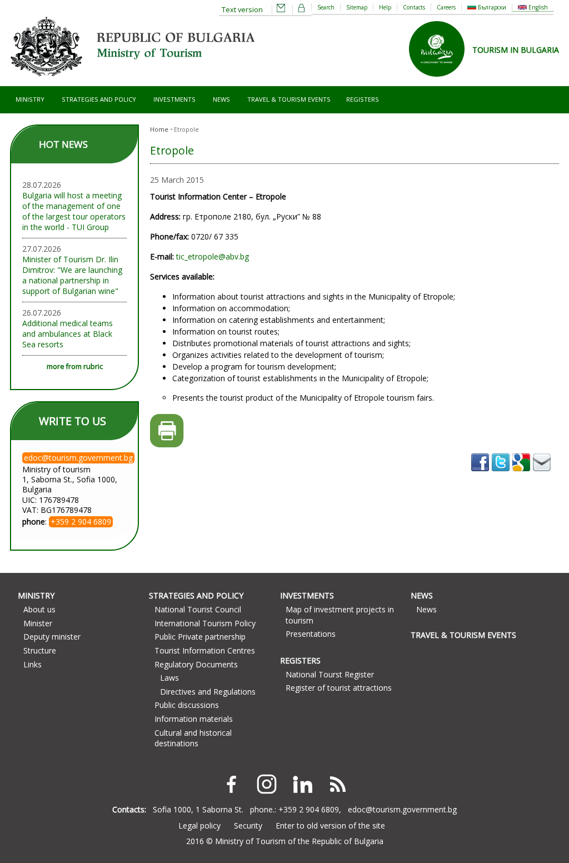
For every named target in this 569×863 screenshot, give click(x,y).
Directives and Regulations (208, 691)
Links (32, 664)
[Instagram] (266, 784)
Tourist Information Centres (204, 650)
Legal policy (199, 825)
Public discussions (186, 705)
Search (326, 7)
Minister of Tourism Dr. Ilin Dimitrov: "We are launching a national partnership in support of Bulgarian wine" (72, 275)
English (537, 7)
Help (385, 7)
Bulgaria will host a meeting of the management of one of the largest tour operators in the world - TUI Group (74, 211)
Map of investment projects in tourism (340, 615)
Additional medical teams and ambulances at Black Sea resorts (67, 334)
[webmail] (281, 9)
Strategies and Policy (99, 99)
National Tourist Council (197, 609)
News (221, 99)
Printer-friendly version (167, 431)
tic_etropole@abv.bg (212, 256)
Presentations (311, 633)
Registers (362, 99)
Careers (446, 7)
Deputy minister (52, 636)
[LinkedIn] (302, 784)
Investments (174, 99)
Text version (242, 9)
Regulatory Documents (196, 664)
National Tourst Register (330, 674)
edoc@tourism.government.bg (402, 809)
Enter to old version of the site (330, 825)
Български (491, 7)
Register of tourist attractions (339, 687)
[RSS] (338, 784)
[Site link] (440, 80)
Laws (169, 677)
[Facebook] (231, 784)
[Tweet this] (502, 475)
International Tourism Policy (205, 623)
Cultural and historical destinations (193, 738)
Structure (39, 650)
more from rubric (75, 366)
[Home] (132, 81)
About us (39, 609)
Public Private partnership (200, 636)
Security (248, 825)
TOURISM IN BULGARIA (515, 49)
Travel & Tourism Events (289, 99)
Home (159, 129)
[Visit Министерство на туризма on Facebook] (481, 475)
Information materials (193, 719)
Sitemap (356, 7)
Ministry (30, 99)
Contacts (414, 7)
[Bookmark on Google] (522, 475)
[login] (301, 9)
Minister (37, 623)
